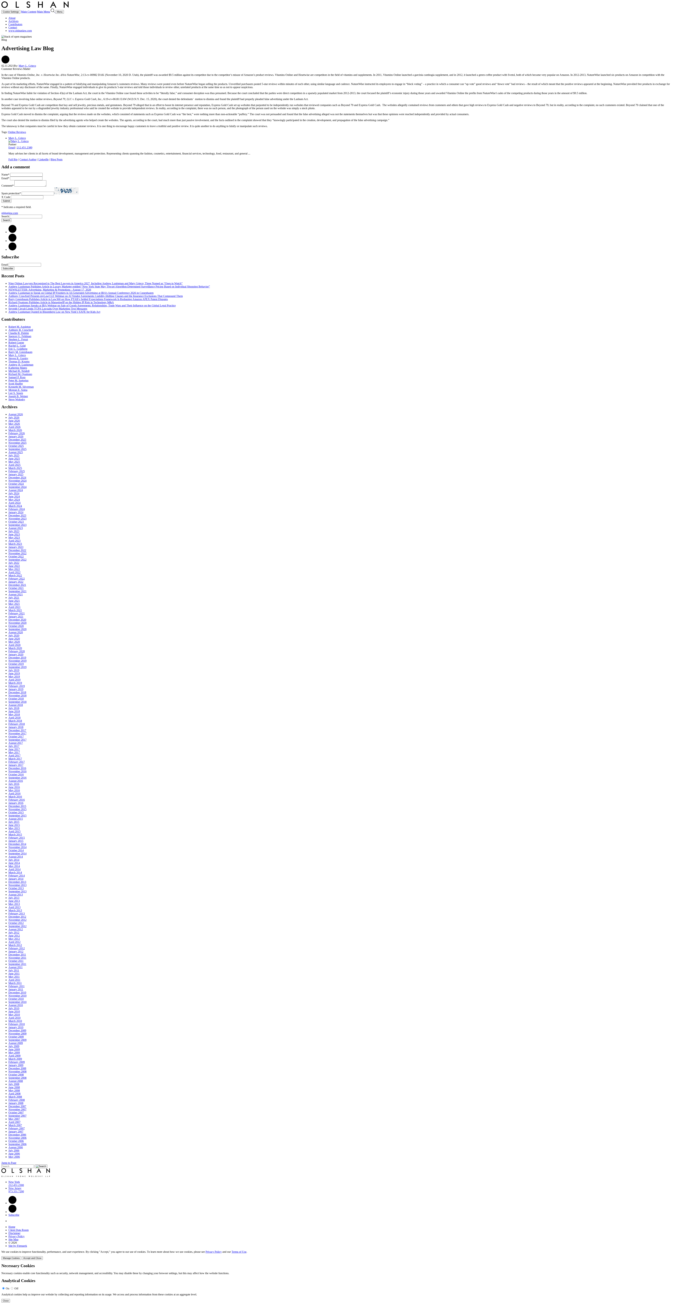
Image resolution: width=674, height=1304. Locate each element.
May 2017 (14, 752)
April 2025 (14, 464)
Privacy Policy (16, 1236)
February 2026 (16, 433)
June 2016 (14, 787)
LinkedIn (43, 159)
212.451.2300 (16, 1185)
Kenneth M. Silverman (21, 386)
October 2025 (16, 445)
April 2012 (14, 941)
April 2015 (14, 831)
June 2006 (14, 1153)
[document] (337, 1283)
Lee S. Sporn (15, 393)
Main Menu (43, 11)
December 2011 (17, 954)
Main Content (28, 11)
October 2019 (16, 663)
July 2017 (13, 746)
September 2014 (17, 853)
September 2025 (17, 449)
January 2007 (15, 1131)
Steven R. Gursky (18, 358)
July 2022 (13, 562)
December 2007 (17, 1106)
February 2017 (16, 761)
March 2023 (15, 543)
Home (11, 1226)
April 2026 (14, 426)
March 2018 (15, 720)
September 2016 (17, 777)
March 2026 (15, 430)
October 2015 (16, 812)
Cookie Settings (11, 12)
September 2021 (17, 591)
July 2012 (13, 932)
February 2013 (16, 913)
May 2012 (14, 938)
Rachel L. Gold (17, 345)
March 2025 (15, 468)
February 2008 (16, 1099)
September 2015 (17, 815)
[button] (5, 62)
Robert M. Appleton (19, 326)
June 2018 (14, 711)
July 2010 (13, 1008)
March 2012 (15, 945)
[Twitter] (12, 240)
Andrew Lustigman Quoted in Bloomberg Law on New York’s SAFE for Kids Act (54, 311)
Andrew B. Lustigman (20, 364)
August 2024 (15, 490)
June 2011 (14, 973)
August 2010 (15, 1005)
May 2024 (14, 499)
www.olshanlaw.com (20, 30)
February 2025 (16, 471)
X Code (5, 197)
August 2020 (15, 632)
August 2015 (15, 818)
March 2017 (15, 758)
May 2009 (14, 1052)
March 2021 (15, 610)
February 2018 (16, 723)
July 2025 (13, 455)
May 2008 (14, 1090)
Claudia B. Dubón (18, 333)
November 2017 (17, 733)
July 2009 (13, 1046)
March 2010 (15, 1020)
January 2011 (15, 989)
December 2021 (17, 584)
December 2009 (17, 1030)
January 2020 (15, 654)
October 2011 (16, 960)
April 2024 (14, 502)
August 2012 (15, 929)
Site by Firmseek (17, 1245)
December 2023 (17, 515)
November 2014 (17, 847)
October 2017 (16, 736)
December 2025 (17, 439)
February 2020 (16, 651)
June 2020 (14, 638)
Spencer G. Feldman (19, 336)
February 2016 (16, 799)
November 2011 (17, 957)
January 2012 (15, 951)
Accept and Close (32, 1258)
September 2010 (17, 1002)
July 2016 (13, 784)
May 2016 (14, 790)
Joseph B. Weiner (18, 396)
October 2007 (16, 1112)
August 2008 (15, 1080)
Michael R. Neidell (18, 370)
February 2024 (16, 509)
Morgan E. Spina (17, 389)
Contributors (15, 24)
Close (6, 1300)
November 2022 (17, 553)
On (7, 1288)
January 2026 (15, 436)
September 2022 (17, 559)
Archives (13, 21)
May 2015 (14, 828)
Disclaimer (14, 1233)
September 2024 (17, 487)
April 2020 (14, 644)
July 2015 (13, 821)
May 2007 (14, 1118)
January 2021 (15, 616)
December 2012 (17, 916)
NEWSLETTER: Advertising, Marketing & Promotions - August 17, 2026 (49, 289)
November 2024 (17, 480)
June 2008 (14, 1087)
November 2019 (17, 660)
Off (16, 1288)
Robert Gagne (16, 342)
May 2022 (14, 569)
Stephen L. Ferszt (18, 339)
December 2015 (17, 806)
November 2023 (17, 518)
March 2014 (15, 872)
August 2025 (15, 452)
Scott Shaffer (15, 383)
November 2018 (17, 695)
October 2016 (16, 774)
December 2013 (17, 881)
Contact (12, 27)
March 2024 (15, 505)
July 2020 (13, 635)
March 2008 (15, 1096)
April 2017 (14, 755)
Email (11, 147)
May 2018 (14, 714)
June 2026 (14, 420)
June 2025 (14, 458)
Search (5, 216)
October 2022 (16, 556)
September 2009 (17, 1039)
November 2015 (17, 809)
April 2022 (14, 572)
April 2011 (14, 979)
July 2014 (13, 859)
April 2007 (14, 1122)
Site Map (13, 1239)
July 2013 (13, 897)
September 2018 (17, 701)
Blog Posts (56, 159)
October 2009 (16, 1036)
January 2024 (15, 512)
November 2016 (17, 771)
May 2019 (14, 676)
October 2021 (16, 588)
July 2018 (13, 708)
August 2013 (15, 894)
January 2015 (15, 840)
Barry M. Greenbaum (20, 352)
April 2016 (14, 793)
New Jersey (14, 1188)
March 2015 (15, 834)
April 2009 (14, 1055)
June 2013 (14, 900)
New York (14, 1181)
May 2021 (14, 603)
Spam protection (11, 193)
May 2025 (14, 461)
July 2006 (13, 1150)
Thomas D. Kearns (18, 361)
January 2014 (15, 878)
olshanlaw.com (9, 213)
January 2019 (15, 689)
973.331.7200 (16, 1191)
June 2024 (14, 496)
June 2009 (14, 1049)
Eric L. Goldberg (17, 348)
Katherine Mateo (17, 367)
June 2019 (14, 673)
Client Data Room (18, 1230)
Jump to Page (8, 1162)
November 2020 (17, 622)
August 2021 (15, 594)
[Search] (53, 11)
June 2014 (14, 862)
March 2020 (15, 648)
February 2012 (16, 948)
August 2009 (15, 1043)
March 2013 (15, 910)
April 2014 (14, 869)
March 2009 (15, 1058)
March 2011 (15, 983)
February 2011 (16, 986)
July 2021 (13, 597)
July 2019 (13, 670)
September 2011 (17, 964)
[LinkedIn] (12, 231)
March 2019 (15, 682)
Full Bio (13, 159)
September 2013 (17, 891)
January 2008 (15, 1103)
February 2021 (16, 613)
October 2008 (16, 1074)
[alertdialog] (337, 1283)
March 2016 (15, 796)
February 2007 (16, 1128)
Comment (7, 185)
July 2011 (13, 970)
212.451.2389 (24, 147)
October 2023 (16, 521)
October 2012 (16, 923)
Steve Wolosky (16, 399)
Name (5, 174)
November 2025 (17, 442)
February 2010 (16, 1024)
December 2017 (17, 730)
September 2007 (17, 1115)
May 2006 (14, 1156)
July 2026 (13, 417)
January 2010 (15, 1027)
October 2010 (16, 998)
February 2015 (16, 837)
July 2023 (13, 531)
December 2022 (17, 550)
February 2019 (16, 686)
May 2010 (14, 1014)
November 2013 (17, 885)
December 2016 (17, 768)
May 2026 (14, 423)
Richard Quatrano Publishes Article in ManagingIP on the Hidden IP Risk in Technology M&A (61, 302)
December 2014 (17, 844)
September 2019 (17, 667)
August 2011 (15, 967)
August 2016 (15, 780)
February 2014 (16, 875)
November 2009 (17, 1033)
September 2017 (17, 739)
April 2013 (14, 907)
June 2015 (14, 825)
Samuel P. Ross (16, 377)
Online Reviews (17, 132)
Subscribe (8, 268)
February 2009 (16, 1062)
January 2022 (15, 581)
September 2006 (17, 1144)
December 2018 (17, 692)
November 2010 (17, 995)
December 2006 (17, 1134)
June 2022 (14, 565)
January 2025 (15, 474)
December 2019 (17, 657)
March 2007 (15, 1125)
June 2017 (14, 749)
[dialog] (337, 1255)
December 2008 (17, 1068)
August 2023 (15, 528)
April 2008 (14, 1093)
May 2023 (14, 537)
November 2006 (17, 1137)
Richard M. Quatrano (20, 374)
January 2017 (15, 765)
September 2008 (17, 1077)
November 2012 (17, 919)
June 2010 (14, 1011)
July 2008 (13, 1084)
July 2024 (13, 493)
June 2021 (14, 600)
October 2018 (16, 698)
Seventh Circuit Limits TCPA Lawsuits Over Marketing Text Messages (47, 308)
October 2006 (16, 1141)
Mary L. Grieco (27, 65)
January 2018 (15, 727)
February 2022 (16, 578)
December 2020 (17, 619)
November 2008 (17, 1071)
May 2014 (14, 866)
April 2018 (14, 717)
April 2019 (14, 679)
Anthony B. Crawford (20, 329)
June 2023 (14, 534)
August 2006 (15, 1147)
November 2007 (17, 1109)
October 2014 (16, 850)
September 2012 (17, 926)
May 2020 (14, 641)
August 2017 (15, 742)
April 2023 (14, 540)
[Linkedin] (12, 1202)
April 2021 (14, 607)
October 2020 (16, 626)
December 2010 (17, 992)
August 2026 (15, 414)
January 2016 (15, 802)
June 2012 (14, 935)
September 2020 (17, 629)
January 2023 (15, 547)
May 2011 (14, 976)
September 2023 (17, 524)
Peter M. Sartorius (18, 380)
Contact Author (28, 159)
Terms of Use (239, 1251)
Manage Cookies (11, 1258)
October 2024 (16, 483)
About (11, 17)
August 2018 (15, 705)
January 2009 (15, 1065)
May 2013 (14, 904)
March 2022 (15, 575)
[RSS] (12, 249)
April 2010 (14, 1017)
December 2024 (17, 477)
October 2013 (16, 888)
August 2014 (15, 856)
